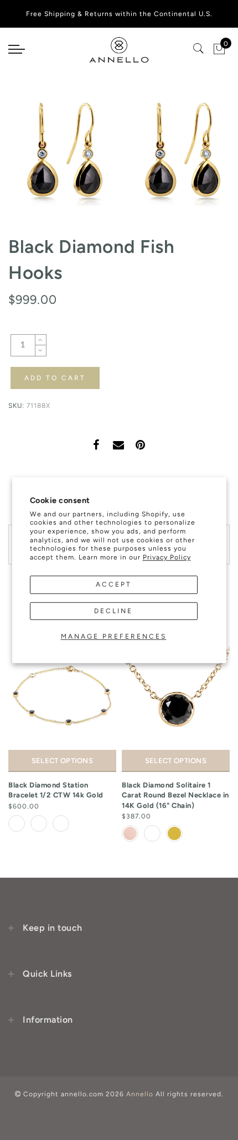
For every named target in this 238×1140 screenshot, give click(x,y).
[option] (62, 738)
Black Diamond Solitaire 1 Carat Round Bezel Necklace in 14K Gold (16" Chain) (175, 795)
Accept (114, 585)
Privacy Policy (167, 557)
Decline (113, 611)
